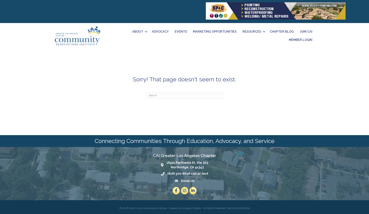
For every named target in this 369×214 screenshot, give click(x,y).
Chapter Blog (282, 31)
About (137, 31)
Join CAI (306, 31)
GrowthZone (242, 208)
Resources (252, 31)
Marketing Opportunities (215, 31)
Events (181, 31)
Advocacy (160, 31)
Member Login (300, 40)
